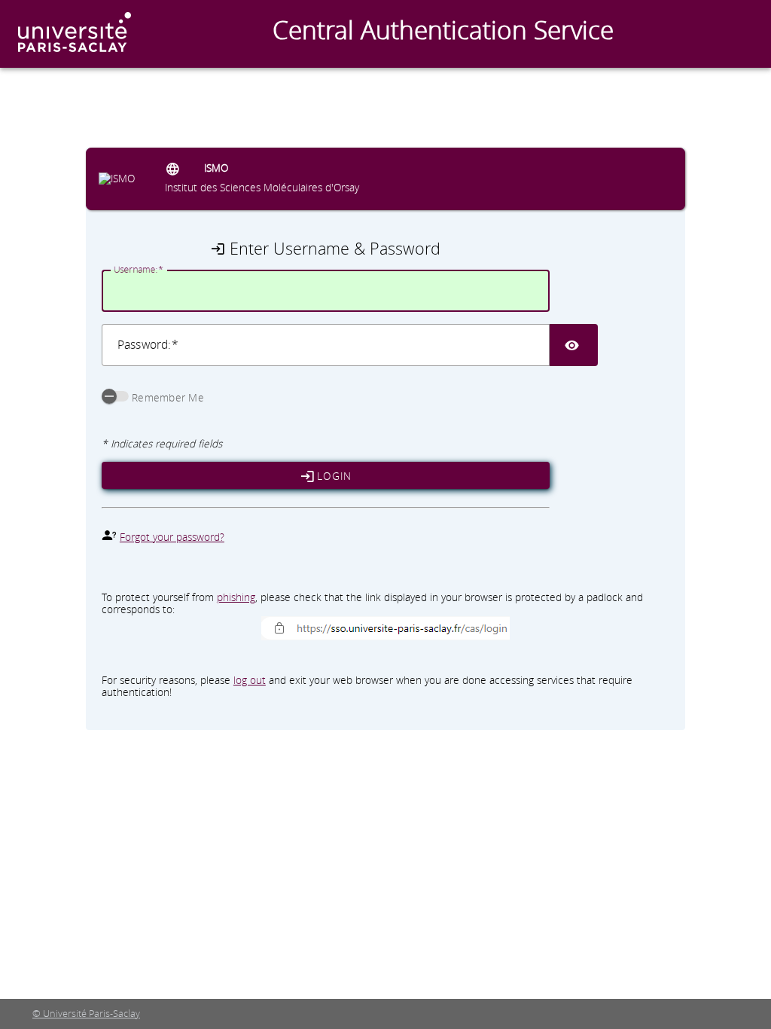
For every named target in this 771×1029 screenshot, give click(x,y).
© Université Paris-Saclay (86, 1013)
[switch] (115, 396)
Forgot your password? (172, 537)
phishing (236, 597)
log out (249, 680)
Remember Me (168, 398)
